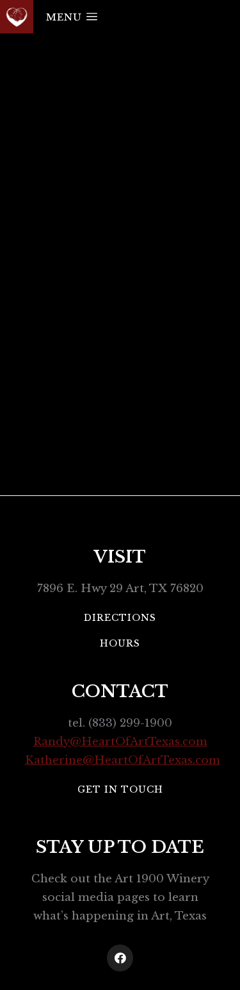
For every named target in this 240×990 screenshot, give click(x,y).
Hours (120, 643)
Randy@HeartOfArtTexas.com (120, 741)
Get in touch (120, 789)
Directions (120, 617)
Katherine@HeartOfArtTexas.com (122, 760)
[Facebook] (120, 958)
